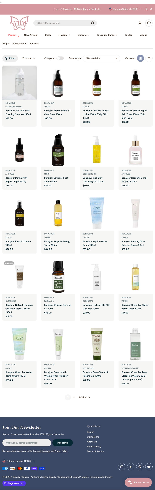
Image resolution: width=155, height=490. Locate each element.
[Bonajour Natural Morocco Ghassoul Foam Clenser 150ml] (19, 277)
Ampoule (9, 174)
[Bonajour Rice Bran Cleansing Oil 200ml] (97, 150)
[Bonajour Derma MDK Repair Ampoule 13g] (19, 150)
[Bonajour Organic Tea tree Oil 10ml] (58, 277)
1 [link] (67, 397)
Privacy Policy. (61, 451)
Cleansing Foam (13, 107)
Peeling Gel (88, 368)
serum (47, 174)
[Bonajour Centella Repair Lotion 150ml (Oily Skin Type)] (97, 83)
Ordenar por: (75, 58)
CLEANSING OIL (89, 174)
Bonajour (10, 103)
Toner (47, 107)
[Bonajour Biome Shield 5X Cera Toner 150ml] (58, 83)
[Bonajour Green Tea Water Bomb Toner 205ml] (136, 277)
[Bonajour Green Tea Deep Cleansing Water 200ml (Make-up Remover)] (136, 344)
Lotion (86, 107)
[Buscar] (92, 23)
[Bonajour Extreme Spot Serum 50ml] (58, 150)
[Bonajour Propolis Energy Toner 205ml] (58, 213)
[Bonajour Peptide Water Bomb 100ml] (97, 213)
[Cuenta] (140, 23)
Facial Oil (49, 301)
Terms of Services (41, 451)
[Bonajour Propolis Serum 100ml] (19, 213)
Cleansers (10, 301)
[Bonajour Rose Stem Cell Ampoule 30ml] (136, 150)
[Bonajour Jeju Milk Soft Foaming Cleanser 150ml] (19, 83)
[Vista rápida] (32, 72)
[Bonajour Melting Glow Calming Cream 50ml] (136, 213)
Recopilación (19, 43)
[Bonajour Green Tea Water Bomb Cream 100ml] (19, 344)
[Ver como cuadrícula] (140, 58)
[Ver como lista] (149, 58)
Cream (86, 237)
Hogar (5, 43)
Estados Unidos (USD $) (125, 9)
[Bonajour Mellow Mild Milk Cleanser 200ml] (97, 277)
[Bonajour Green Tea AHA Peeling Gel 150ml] (97, 344)
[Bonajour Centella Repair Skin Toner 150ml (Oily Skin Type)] (136, 83)
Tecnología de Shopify (101, 477)
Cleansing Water (130, 368)
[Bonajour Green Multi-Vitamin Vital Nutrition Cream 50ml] (58, 344)
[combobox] (65, 23)
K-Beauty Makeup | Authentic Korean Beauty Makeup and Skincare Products (50, 477)
